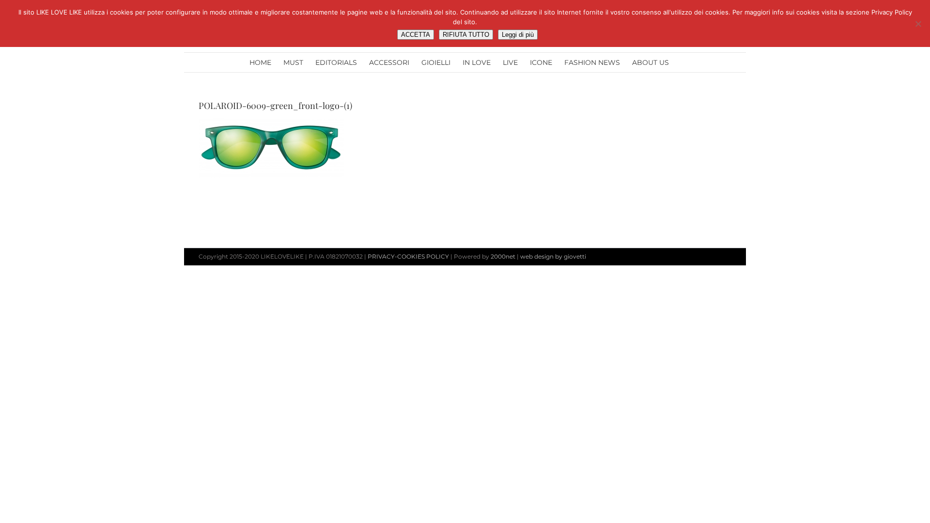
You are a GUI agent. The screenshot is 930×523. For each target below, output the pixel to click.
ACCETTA (415, 34)
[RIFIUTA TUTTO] (918, 24)
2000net (503, 256)
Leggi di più (518, 34)
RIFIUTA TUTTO (466, 34)
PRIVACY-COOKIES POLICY (408, 256)
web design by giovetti (553, 256)
